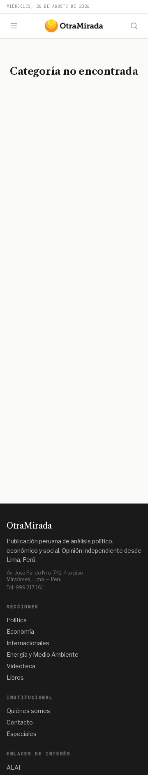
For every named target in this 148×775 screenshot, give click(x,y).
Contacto (20, 722)
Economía (20, 631)
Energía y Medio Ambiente (43, 654)
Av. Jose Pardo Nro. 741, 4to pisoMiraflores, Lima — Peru (45, 576)
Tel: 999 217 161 (25, 587)
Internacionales (28, 642)
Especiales (22, 733)
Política (17, 619)
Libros (15, 677)
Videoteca (21, 665)
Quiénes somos (28, 710)
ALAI (13, 767)
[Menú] (14, 25)
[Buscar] (134, 25)
